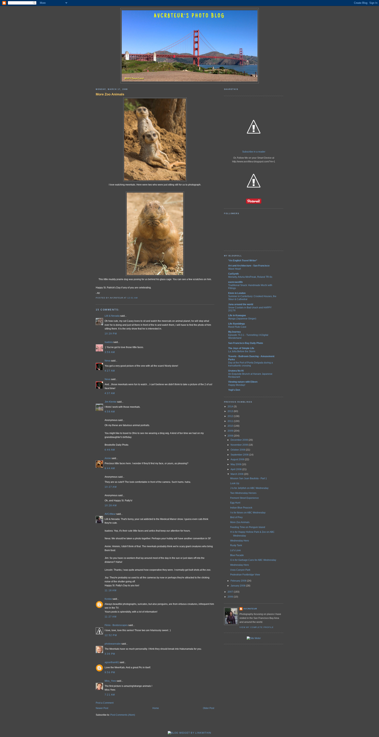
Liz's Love (235, 550)
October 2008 (238, 449)
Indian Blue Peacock (241, 507)
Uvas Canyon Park (240, 570)
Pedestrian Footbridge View (245, 574)
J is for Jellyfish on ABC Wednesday (249, 488)
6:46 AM (110, 449)
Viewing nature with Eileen (242, 381)
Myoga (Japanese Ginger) (242, 318)
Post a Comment (105, 702)
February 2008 (239, 580)
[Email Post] (138, 298)
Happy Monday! (236, 385)
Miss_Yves (110, 681)
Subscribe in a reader (253, 151)
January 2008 (238, 585)
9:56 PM (110, 672)
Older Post (208, 708)
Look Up (234, 483)
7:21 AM (110, 694)
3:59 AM (110, 352)
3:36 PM (110, 653)
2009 (231, 430)
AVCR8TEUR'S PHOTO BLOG (189, 16)
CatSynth (233, 273)
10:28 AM (111, 505)
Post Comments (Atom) (122, 714)
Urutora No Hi (236, 370)
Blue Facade (237, 555)
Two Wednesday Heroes (243, 493)
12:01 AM (132, 298)
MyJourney (234, 331)
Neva (107, 360)
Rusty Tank (236, 545)
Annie (108, 458)
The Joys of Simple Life (241, 348)
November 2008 (240, 444)
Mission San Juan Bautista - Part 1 (248, 478)
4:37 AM (110, 393)
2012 (231, 416)
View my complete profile (256, 627)
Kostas (108, 599)
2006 (231, 596)
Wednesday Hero (239, 540)
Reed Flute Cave (237, 327)
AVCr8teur (110, 514)
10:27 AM (111, 487)
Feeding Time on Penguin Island (247, 527)
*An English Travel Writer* (242, 260)
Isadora (109, 342)
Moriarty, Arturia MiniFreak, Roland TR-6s (250, 277)
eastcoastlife (235, 282)
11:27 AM (110, 616)
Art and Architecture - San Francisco (248, 265)
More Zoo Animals (110, 94)
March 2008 (237, 474)
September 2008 (240, 454)
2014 (231, 406)
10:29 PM (111, 333)
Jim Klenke (110, 401)
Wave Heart (234, 268)
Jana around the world (240, 304)
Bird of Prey (236, 517)
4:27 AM (110, 370)
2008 (231, 435)
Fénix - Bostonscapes (116, 625)
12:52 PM (111, 635)
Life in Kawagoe (237, 315)
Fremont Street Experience (244, 498)
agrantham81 (112, 662)
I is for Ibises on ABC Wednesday (247, 512)
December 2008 (240, 440)
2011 (231, 421)
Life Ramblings (236, 323)
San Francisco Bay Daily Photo (245, 343)
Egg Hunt (235, 502)
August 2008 (238, 459)
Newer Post (102, 708)
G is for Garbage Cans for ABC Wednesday (253, 560)
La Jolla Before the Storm (241, 351)
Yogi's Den (234, 390)
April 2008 (236, 469)
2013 (231, 411)
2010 (231, 426)
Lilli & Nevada (112, 315)
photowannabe (113, 643)
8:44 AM (110, 468)
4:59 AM (110, 411)
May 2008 (236, 464)
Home (155, 708)
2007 (231, 591)
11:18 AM (110, 590)
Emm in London (237, 293)
